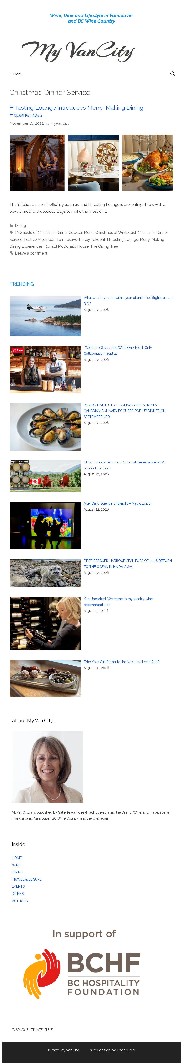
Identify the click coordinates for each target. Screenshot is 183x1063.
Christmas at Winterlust (115, 232)
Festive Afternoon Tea (43, 239)
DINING (17, 872)
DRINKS (18, 894)
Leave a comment (31, 253)
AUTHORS (20, 901)
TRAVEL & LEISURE (26, 879)
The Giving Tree (104, 246)
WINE (16, 865)
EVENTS (18, 886)
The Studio (126, 1050)
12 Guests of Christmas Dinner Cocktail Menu (54, 232)
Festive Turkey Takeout (85, 239)
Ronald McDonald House (66, 246)
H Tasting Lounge (122, 239)
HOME (17, 858)
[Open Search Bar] (173, 74)
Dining (20, 225)
